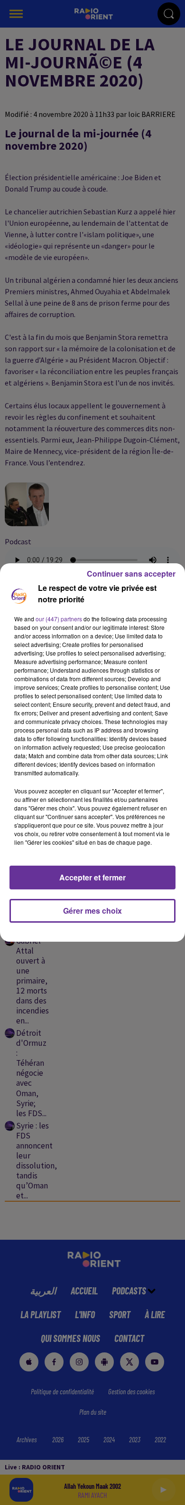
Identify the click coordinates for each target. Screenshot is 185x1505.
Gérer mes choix (92, 910)
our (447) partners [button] (59, 619)
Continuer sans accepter (131, 573)
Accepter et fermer (92, 877)
